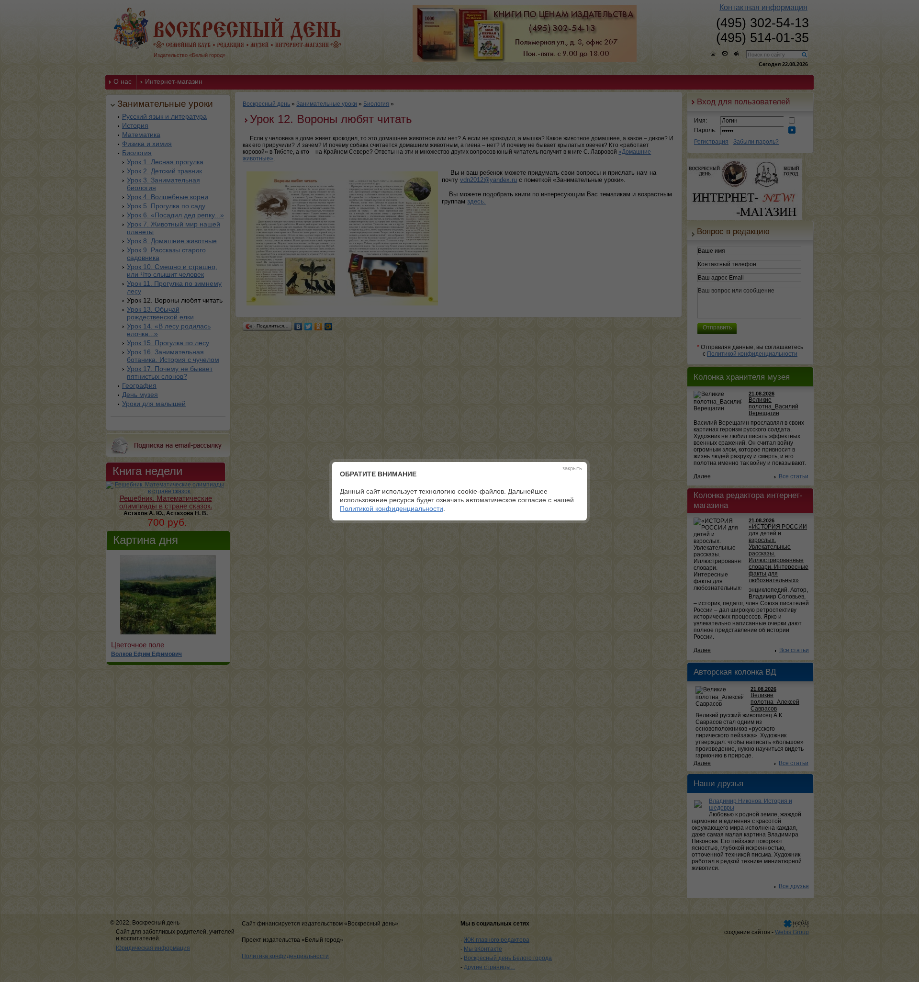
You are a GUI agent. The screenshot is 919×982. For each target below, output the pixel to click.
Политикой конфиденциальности (391, 508)
